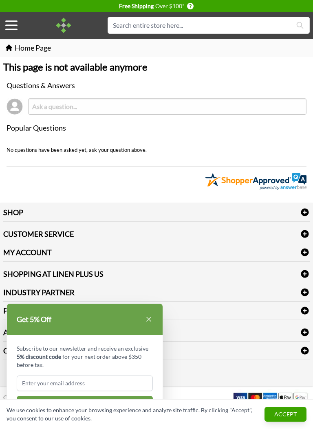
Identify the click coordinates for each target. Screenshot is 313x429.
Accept (285, 414)
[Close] (149, 319)
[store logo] (63, 25)
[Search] (300, 25)
